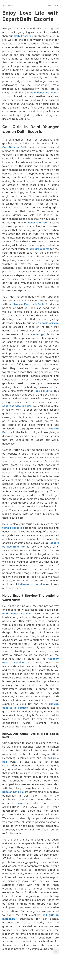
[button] (56, 951)
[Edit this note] (57, 5)
